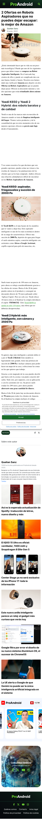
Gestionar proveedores (10, 414)
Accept (21, 417)
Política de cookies (11, 426)
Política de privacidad (23, 426)
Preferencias (21, 423)
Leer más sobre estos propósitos (26, 414)
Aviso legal (33, 426)
